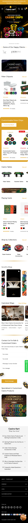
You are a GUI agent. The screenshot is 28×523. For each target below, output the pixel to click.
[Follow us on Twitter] (6, 507)
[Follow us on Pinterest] (11, 507)
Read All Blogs (22, 303)
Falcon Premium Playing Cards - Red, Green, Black (10, 223)
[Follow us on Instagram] (8, 507)
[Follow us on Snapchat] (20, 507)
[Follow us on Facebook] (3, 507)
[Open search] (19, 9)
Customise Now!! (9, 125)
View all (24, 77)
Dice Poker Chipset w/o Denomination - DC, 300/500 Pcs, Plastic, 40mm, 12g (9, 102)
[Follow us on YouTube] (14, 507)
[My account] (22, 9)
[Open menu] (2, 8)
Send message (9, 381)
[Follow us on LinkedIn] (17, 507)
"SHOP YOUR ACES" (14, 67)
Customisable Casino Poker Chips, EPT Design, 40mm (10, 152)
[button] (23, 517)
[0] (25, 9)
